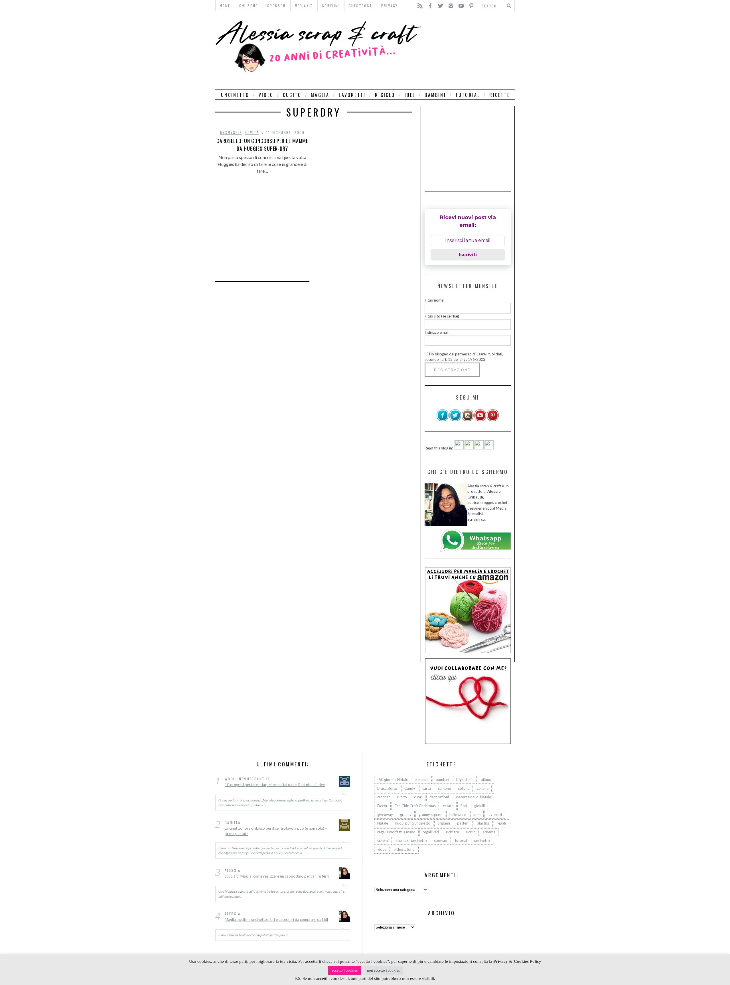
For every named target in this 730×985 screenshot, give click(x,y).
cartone (444, 788)
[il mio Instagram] (467, 420)
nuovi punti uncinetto (412, 823)
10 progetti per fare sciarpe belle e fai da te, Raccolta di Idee (275, 784)
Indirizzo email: (437, 332)
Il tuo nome (434, 300)
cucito (292, 94)
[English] (459, 448)
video (266, 94)
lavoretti (352, 94)
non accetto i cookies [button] (383, 970)
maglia (320, 94)
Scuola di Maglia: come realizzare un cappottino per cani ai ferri (277, 876)
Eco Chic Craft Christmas (415, 805)
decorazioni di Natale (473, 797)
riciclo (385, 94)
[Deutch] (469, 448)
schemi (383, 840)
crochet (383, 797)
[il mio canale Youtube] (480, 420)
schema (489, 832)
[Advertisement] (470, 50)
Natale (382, 823)
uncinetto (235, 94)
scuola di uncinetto (411, 840)
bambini (435, 94)
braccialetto (387, 788)
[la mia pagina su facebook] (442, 420)
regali (501, 823)
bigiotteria (465, 779)
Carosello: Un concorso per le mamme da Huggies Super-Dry (262, 144)
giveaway (385, 814)
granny (405, 814)
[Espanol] (479, 448)
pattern (463, 823)
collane (482, 788)
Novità (252, 132)
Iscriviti (468, 254)
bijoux (486, 779)
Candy (409, 788)
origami (443, 823)
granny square (430, 814)
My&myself (231, 132)
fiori (464, 805)
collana (464, 788)
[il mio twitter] (455, 420)
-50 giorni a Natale (392, 779)
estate (448, 805)
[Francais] (489, 448)
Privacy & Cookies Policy (517, 961)
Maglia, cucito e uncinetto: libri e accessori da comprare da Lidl (276, 919)
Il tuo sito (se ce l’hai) (442, 316)
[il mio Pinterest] (492, 420)
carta (426, 788)
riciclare (452, 832)
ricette (499, 94)
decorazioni (439, 797)
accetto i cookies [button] (345, 970)
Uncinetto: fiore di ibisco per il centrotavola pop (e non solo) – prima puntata (276, 831)
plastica (483, 823)
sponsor (441, 840)
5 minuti (422, 779)
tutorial (467, 94)
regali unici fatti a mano (396, 832)
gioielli (479, 805)
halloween (457, 814)
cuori (418, 797)
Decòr (382, 805)
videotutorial (404, 849)
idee (410, 94)
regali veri (431, 832)
